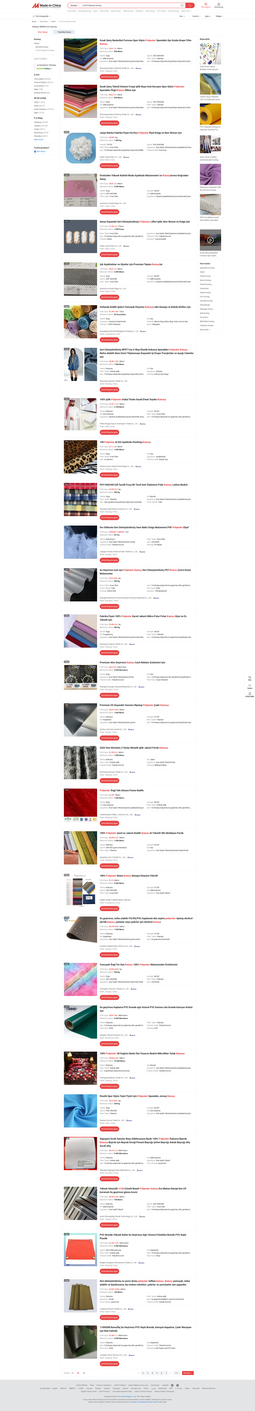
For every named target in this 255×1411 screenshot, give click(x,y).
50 (84, 1373)
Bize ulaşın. (41, 151)
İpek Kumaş (205, 313)
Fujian (39, 129)
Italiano (125, 1388)
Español (98, 1388)
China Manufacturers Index (122, 1391)
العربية (153, 1388)
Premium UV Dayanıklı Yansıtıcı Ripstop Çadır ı (134, 705)
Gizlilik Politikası (120, 1385)
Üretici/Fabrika (43, 82)
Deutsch (107, 1388)
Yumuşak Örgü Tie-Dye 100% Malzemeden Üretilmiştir (139, 964)
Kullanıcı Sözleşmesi (104, 1385)
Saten (95, 11)
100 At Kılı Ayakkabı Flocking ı (125, 442)
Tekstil (36, 43)
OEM (39, 102)
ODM (39, 105)
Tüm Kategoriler (41, 16)
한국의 (146, 1388)
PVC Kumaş (161, 11)
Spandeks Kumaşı (84, 11)
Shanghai (41, 136)
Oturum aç (218, 7)
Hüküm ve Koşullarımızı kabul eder (144, 1402)
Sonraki (187, 1373)
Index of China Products (143, 1391)
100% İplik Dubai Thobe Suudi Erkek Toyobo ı (133, 399)
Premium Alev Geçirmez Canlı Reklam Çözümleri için (132, 662)
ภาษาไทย (178, 1388)
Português (116, 1388)
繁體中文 (72, 1388)
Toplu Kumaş (150, 11)
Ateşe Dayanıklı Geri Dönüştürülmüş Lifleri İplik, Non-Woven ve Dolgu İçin (145, 221)
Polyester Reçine (206, 325)
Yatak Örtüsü (104, 11)
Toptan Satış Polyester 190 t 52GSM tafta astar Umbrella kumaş (210, 99)
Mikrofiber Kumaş (207, 321)
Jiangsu (41, 125)
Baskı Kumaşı (116, 11)
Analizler (165, 1385)
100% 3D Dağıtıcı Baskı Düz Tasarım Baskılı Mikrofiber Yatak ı (142, 1053)
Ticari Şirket (42, 79)
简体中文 (63, 1388)
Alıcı (181, 16)
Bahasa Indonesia (208, 1388)
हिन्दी (170, 1388)
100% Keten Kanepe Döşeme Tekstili (129, 875)
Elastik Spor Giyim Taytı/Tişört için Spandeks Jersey (137, 1096)
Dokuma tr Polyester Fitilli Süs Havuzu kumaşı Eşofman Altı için (210, 190)
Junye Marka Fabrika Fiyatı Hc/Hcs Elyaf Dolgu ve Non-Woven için (141, 132)
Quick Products (104, 1391)
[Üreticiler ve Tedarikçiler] (46, 5)
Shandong (41, 132)
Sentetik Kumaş (41, 47)
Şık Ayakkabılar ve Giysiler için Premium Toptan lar (131, 264)
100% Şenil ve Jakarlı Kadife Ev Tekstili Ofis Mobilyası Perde (142, 833)
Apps (207, 16)
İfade (92, 1385)
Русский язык (136, 1388)
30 (78, 1373)
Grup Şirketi (41, 85)
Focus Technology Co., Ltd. (126, 1396)
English (55, 1388)
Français (89, 1388)
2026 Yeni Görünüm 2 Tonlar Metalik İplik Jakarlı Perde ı (134, 747)
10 (72, 1373)
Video (67, 40)
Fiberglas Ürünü (206, 309)
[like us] (172, 1385)
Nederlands (162, 1388)
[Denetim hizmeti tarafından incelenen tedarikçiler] (46, 65)
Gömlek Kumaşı (173, 11)
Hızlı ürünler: (71, 11)
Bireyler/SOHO (42, 92)
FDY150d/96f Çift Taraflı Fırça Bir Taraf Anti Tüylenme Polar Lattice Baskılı (144, 484)
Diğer (38, 89)
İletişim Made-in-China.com (138, 1385)
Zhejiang (41, 122)
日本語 (81, 1388)
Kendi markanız (44, 109)
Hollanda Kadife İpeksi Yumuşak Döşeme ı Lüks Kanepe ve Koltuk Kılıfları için (145, 307)
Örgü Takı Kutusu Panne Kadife (122, 790)
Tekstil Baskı (205, 305)
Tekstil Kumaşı (128, 11)
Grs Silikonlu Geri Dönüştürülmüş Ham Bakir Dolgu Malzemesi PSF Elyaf (144, 527)
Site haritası (155, 1385)
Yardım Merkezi (81, 1385)
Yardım (195, 16)
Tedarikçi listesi (64, 32)
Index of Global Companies (164, 1391)
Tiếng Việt (196, 1388)
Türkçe (187, 1388)
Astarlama (139, 11)
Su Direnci (204, 317)
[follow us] (178, 1385)
